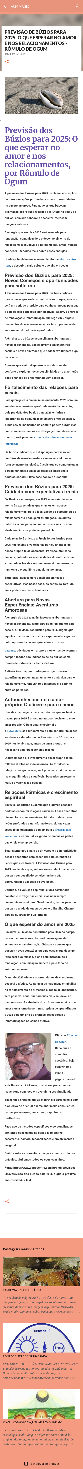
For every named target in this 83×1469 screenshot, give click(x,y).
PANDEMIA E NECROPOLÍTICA (22, 1290)
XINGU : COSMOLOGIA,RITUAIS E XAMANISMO (32, 1422)
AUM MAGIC (20, 6)
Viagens (10, 650)
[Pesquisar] (77, 6)
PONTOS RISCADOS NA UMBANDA (25, 1356)
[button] (7, 61)
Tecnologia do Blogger (44, 1463)
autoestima (14, 730)
